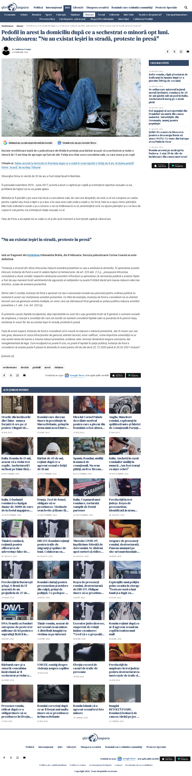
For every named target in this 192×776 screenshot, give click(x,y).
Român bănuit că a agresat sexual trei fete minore (88, 709)
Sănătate (75, 14)
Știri (67, 7)
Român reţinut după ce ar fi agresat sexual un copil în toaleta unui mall (124, 629)
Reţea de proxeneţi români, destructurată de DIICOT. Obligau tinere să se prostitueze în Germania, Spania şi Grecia (89, 587)
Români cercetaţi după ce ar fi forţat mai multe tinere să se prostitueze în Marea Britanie (53, 711)
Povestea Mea (47, 19)
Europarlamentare (177, 14)
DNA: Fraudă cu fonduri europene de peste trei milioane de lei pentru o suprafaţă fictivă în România (17, 629)
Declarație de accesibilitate (139, 765)
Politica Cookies (78, 765)
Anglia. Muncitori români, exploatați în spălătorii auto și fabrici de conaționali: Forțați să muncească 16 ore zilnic (124, 422)
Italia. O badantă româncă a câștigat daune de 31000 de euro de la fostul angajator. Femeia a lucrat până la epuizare (17, 505)
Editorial (114, 14)
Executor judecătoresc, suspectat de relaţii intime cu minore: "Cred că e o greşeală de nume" (89, 629)
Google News (77, 375)
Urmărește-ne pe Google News (79, 142)
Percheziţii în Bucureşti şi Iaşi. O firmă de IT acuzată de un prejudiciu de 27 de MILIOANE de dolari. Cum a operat (17, 587)
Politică (38, 7)
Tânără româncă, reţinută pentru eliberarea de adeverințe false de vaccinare (14, 546)
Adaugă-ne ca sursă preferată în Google (30, 142)
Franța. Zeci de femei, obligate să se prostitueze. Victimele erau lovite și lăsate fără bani (53, 505)
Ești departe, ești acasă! (72, 19)
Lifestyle (78, 7)
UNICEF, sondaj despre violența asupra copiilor (53, 666)
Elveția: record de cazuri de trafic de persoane (85, 668)
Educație (61, 14)
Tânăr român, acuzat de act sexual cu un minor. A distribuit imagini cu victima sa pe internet (53, 629)
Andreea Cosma (23, 49)
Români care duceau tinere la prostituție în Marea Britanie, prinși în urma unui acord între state (53, 422)
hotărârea (33, 255)
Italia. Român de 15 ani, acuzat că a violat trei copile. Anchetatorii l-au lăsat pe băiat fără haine (16, 463)
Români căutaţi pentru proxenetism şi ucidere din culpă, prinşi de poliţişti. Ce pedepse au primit (52, 587)
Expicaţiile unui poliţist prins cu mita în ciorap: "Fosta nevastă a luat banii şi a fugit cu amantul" (124, 587)
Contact (118, 765)
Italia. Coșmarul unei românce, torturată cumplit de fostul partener (86, 505)
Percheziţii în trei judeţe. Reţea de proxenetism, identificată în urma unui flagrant (122, 505)
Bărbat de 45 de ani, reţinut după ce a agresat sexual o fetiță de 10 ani (52, 463)
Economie (10, 14)
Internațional (54, 7)
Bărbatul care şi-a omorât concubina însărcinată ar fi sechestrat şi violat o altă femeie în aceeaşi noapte (16, 670)
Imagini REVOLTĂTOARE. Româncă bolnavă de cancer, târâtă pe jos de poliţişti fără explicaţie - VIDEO (125, 711)
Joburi (23, 14)
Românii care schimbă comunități (132, 7)
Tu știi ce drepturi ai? (150, 14)
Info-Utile (129, 14)
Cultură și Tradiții (143, 19)
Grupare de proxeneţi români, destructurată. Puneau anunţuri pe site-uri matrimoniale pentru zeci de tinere (124, 546)
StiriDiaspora (7, 26)
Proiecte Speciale (166, 7)
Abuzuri (89, 14)
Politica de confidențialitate (53, 765)
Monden (36, 14)
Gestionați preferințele (100, 765)
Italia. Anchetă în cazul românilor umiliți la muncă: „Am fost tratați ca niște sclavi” (124, 463)
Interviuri (123, 19)
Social (101, 14)
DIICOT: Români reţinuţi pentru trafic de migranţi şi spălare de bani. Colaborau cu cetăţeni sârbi (53, 546)
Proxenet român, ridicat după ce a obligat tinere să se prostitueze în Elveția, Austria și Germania (16, 711)
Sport (48, 14)
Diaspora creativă (98, 7)
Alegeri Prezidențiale (102, 19)
